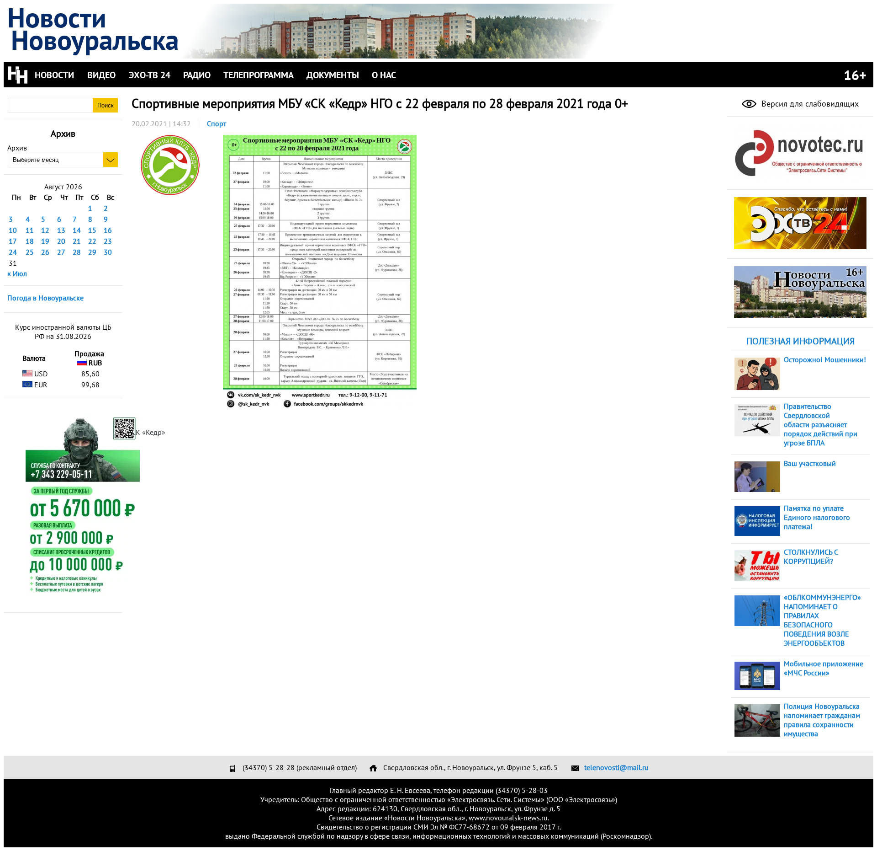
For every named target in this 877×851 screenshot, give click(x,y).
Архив (17, 147)
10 (13, 230)
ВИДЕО (101, 75)
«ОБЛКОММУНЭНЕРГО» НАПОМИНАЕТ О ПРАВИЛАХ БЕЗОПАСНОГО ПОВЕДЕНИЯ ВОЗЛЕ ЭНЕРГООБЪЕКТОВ (822, 620)
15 (92, 230)
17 (13, 241)
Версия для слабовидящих (809, 103)
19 (45, 241)
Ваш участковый (810, 463)
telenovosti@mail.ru (616, 767)
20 (61, 241)
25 (30, 252)
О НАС (384, 75)
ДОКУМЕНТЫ (332, 75)
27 (61, 252)
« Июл (17, 273)
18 (30, 241)
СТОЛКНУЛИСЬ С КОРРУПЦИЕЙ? (811, 556)
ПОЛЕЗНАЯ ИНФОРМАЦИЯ (800, 341)
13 (61, 230)
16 (108, 230)
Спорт (216, 123)
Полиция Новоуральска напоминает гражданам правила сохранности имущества (822, 719)
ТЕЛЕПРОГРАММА (258, 75)
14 (77, 230)
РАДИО (197, 75)
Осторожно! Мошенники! (825, 359)
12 (45, 230)
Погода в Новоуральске (45, 297)
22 (92, 241)
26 (45, 252)
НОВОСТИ (54, 75)
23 (108, 241)
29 (92, 252)
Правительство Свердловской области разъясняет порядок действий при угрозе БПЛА (820, 424)
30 (108, 252)
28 (77, 252)
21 (77, 241)
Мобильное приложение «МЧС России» (823, 668)
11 (30, 230)
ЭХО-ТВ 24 (149, 75)
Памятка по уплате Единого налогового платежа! (817, 517)
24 (13, 252)
